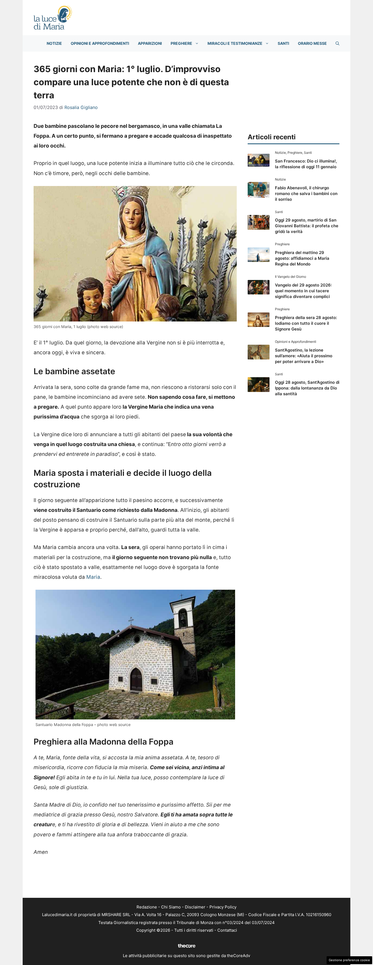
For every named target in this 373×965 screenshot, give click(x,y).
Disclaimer (195, 907)
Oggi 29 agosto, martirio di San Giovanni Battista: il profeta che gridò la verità (306, 225)
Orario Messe (312, 43)
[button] (337, 43)
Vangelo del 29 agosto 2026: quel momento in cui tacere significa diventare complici (303, 290)
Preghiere (181, 43)
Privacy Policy (222, 907)
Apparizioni (150, 43)
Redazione (147, 907)
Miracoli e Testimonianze (235, 43)
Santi (283, 43)
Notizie (54, 43)
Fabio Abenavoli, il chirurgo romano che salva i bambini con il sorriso (306, 193)
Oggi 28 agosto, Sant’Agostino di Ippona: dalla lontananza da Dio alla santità (307, 388)
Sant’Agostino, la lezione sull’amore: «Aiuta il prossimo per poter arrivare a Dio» (303, 355)
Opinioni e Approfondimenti (100, 43)
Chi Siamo (171, 907)
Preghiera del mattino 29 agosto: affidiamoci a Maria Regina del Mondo (302, 258)
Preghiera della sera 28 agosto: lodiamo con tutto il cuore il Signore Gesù (306, 323)
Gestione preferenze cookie (349, 960)
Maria (93, 577)
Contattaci (227, 930)
